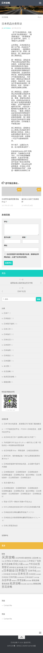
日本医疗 (21, 570)
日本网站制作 (21, 577)
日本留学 (7, 345)
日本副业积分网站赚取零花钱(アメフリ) (19, 512)
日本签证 (7, 355)
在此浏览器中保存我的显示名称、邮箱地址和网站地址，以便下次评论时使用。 (21, 255)
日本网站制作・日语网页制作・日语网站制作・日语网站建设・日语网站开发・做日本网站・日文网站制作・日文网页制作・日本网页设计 (21, 475)
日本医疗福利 (9, 324)
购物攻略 (7, 382)
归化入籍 (18, 563)
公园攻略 (35, 558)
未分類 (6, 366)
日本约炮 (13, 577)
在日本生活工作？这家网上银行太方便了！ (20, 437)
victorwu (7, 28)
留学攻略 (28, 580)
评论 (6, 222)
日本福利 (7, 350)
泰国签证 (14, 580)
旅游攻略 (20, 567)
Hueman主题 (31, 646)
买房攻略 (8, 557)
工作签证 (31, 561)
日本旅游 (6, 574)
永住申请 (6, 580)
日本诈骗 (36, 577)
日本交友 (33, 567)
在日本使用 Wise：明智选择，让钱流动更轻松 (21, 450)
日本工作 (7, 329)
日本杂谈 (14, 574)
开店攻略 (8, 564)
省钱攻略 (35, 580)
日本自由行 (29, 577)
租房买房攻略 (9, 377)
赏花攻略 (7, 586)
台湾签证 (8, 561)
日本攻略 (5, 2)
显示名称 (7, 237)
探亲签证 (12, 567)
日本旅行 (7, 334)
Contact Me (8, 605)
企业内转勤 (19, 558)
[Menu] (40, 3)
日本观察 (7, 361)
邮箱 (24, 237)
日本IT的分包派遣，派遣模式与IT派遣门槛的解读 (22, 424)
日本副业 (7, 318)
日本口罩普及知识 (11, 526)
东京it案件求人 (9, 483)
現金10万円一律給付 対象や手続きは (18, 502)
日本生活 (7, 340)
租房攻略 (15, 583)
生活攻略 (5, 17)
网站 (5, 245)
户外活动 (32, 564)
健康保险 (27, 558)
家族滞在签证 (23, 561)
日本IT (6, 313)
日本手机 (32, 570)
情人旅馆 (25, 564)
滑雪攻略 (21, 580)
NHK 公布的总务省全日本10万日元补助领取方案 (22, 507)
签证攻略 (23, 584)
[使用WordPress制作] (14, 646)
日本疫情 (32, 574)
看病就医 (6, 584)
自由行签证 (30, 584)
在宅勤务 (15, 561)
